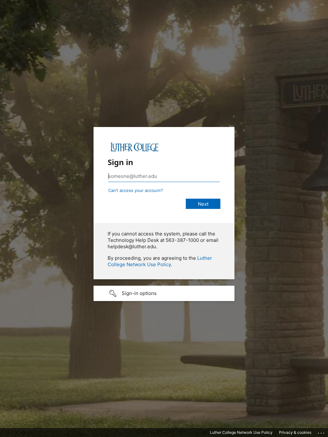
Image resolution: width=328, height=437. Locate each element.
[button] (164, 293)
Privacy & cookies (295, 432)
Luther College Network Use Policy (160, 261)
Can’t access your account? (135, 190)
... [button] (321, 431)
